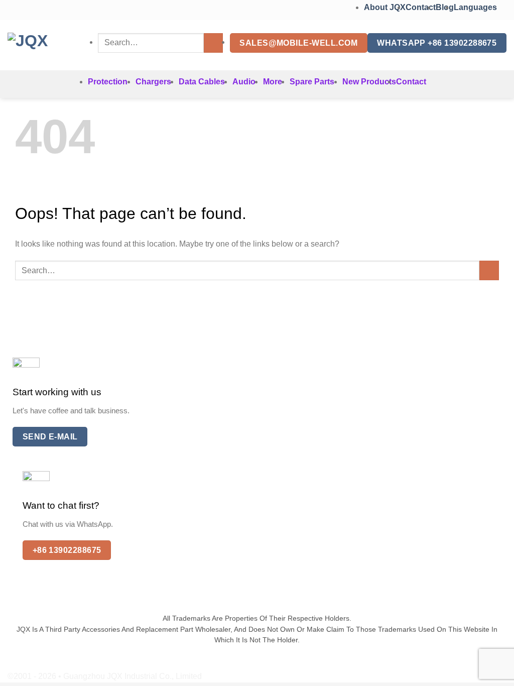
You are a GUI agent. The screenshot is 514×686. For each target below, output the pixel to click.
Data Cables (202, 81)
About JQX (385, 7)
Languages (476, 7)
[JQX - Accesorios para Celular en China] (45, 45)
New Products (369, 81)
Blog (445, 7)
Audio (243, 81)
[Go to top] (493, 672)
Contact (421, 7)
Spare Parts (312, 81)
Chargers (153, 81)
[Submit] (213, 43)
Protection (107, 81)
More (272, 81)
